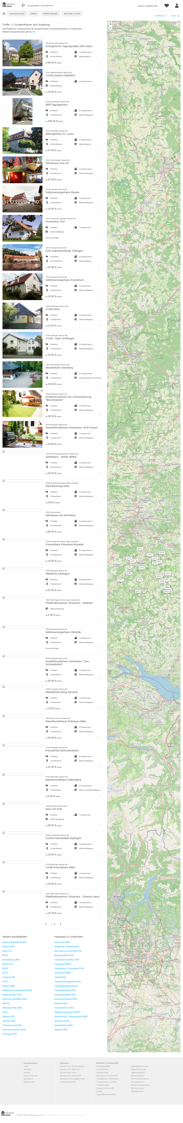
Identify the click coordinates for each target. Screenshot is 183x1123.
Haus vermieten (148, 6)
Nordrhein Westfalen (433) (14, 999)
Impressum (28, 1079)
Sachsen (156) (8, 1021)
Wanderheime (102, 1073)
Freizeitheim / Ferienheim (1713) (69, 968)
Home (26, 1066)
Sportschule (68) (62, 1021)
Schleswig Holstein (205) (13, 1029)
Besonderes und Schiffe (106, 1076)
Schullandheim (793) (64, 1008)
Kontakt (27, 1073)
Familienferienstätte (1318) (67, 960)
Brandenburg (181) (11, 960)
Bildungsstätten (103, 1066)
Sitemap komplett (67, 1082)
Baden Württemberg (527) (14, 942)
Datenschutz (29, 1082)
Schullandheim (137, 1082)
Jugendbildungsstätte (106, 1094)
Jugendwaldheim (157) (65, 995)
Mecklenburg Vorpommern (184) (17, 990)
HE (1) (5, 981)
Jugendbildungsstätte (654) (68, 981)
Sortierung (159, 16)
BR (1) (5, 955)
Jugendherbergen (139, 1069)
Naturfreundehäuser (140, 1079)
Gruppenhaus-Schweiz (106, 1082)
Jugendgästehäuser (140, 1066)
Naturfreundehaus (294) (66, 999)
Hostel (99, 1091)
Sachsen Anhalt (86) (11, 1025)
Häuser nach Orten (68, 1073)
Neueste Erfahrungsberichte (72, 1079)
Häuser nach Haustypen (70, 1076)
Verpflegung (50, 14)
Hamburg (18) (8, 977)
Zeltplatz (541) (61, 1029)
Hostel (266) (60, 977)
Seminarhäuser (137, 1088)
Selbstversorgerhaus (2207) (67, 1012)
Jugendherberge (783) (65, 990)
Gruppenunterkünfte (105, 1088)
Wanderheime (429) (63, 1025)
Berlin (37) (7, 951)
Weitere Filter (72, 14)
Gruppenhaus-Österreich (107, 1079)
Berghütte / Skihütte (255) (67, 946)
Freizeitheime (102, 1069)
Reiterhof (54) (61, 1003)
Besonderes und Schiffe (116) (68, 951)
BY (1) (5, 973)
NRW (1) (5, 1003)
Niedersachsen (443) (12, 995)
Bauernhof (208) (62, 942)
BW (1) (5, 968)
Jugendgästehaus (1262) (66, 986)
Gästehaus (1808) (63, 973)
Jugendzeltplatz (138, 1073)
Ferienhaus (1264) (63, 964)
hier (33, 32)
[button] (138, 549)
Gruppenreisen (102, 1085)
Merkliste (27, 1069)
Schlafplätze (17, 14)
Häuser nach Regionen (70, 1069)
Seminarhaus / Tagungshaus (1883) (71, 1016)
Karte (173, 16)
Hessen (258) (8, 986)
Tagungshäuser (137, 1091)
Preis (34, 14)
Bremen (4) (7, 964)
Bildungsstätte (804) (64, 955)
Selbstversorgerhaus (140, 1085)
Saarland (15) (8, 1016)
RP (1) (4, 1012)
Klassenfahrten (137, 1076)
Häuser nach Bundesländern (72, 1066)
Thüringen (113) (9, 1034)
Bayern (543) (8, 946)
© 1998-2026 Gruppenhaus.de (51, 1115)
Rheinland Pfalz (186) (12, 1008)
